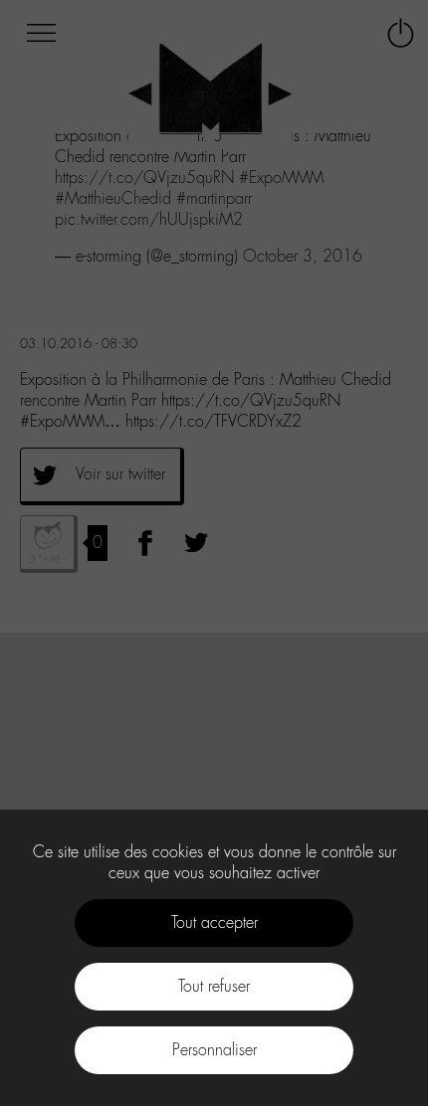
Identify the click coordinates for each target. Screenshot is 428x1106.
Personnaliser (214, 1049)
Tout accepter (214, 922)
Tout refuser (214, 986)
